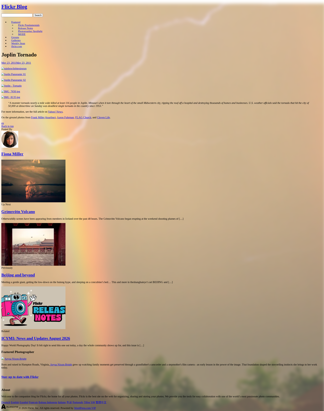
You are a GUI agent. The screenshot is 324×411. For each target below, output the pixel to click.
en (2, 123)
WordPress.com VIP (85, 408)
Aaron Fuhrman (65, 117)
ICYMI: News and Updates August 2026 (35, 338)
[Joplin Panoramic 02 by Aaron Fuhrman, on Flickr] (13, 80)
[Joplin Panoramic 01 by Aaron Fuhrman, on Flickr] (13, 74)
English (15, 402)
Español (24, 402)
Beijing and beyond (18, 275)
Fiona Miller (12, 154)
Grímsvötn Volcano (18, 211)
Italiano (62, 402)
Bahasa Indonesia (47, 402)
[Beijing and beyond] (33, 264)
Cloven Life (103, 117)
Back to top (7, 126)
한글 (69, 402)
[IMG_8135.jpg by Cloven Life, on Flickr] (10, 97)
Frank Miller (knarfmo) (43, 117)
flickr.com (16, 46)
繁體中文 (101, 402)
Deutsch (5, 402)
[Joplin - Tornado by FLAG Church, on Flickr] (11, 85)
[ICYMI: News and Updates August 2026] (33, 328)
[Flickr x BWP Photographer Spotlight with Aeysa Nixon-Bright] (2, 358)
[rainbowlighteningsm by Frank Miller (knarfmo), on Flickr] (13, 68)
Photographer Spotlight (30, 31)
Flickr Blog (14, 7)
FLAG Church (83, 117)
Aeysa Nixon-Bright (15, 358)
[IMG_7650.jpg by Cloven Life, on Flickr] (10, 91)
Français (33, 402)
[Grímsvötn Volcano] (33, 201)
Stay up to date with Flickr (19, 377)
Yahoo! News (55, 111)
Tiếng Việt (89, 402)
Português (78, 402)
